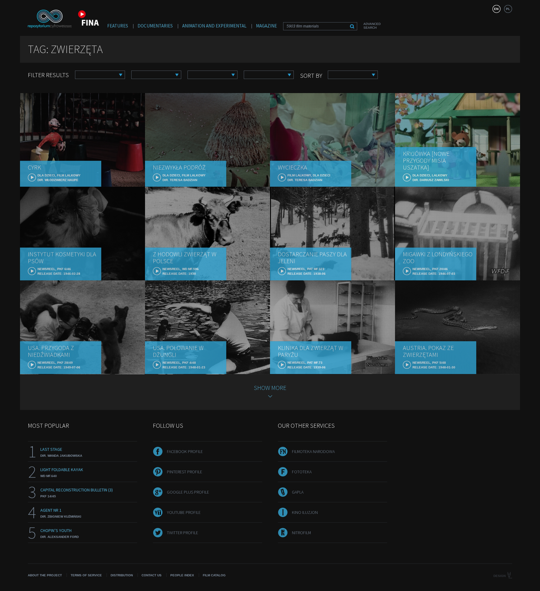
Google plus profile (188, 492)
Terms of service (86, 575)
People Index (182, 575)
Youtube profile (184, 512)
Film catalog (214, 575)
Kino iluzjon (305, 512)
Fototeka (302, 472)
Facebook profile (185, 451)
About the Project (45, 575)
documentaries (155, 26)
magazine (266, 26)
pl (508, 9)
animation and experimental (214, 26)
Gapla (297, 492)
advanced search (372, 25)
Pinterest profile (184, 472)
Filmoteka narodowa (313, 451)
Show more (270, 388)
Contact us (152, 575)
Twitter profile (182, 532)
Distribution (122, 575)
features (117, 26)
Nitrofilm (301, 532)
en (496, 9)
